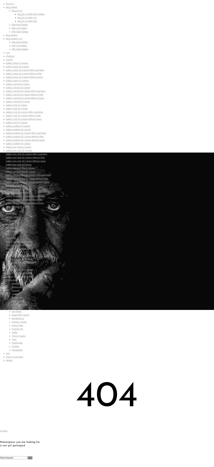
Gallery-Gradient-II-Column (18, 126)
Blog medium (11, 35)
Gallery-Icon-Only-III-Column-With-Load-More (26, 154)
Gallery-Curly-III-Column (17, 109)
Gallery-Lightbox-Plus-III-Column (21, 171)
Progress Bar (17, 329)
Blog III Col (17, 11)
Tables (14, 332)
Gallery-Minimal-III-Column (18, 192)
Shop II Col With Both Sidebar (19, 241)
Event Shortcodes (19, 304)
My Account (11, 220)
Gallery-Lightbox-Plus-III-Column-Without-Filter (27, 178)
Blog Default (11, 7)
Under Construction (14, 357)
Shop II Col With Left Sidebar (19, 245)
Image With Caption (20, 315)
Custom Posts (18, 301)
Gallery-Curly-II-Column (16, 105)
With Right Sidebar (20, 32)
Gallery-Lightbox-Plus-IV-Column (20, 185)
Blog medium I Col (14, 39)
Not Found (10, 227)
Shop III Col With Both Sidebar (20, 255)
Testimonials (17, 343)
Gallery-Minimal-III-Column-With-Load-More (25, 196)
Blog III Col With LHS (27, 18)
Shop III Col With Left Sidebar (19, 259)
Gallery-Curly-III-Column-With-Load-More (24, 112)
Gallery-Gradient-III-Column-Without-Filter (25, 137)
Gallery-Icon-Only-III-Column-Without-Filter (25, 157)
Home (8, 210)
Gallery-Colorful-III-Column (18, 88)
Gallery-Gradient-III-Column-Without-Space (25, 140)
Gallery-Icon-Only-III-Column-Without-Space (26, 161)
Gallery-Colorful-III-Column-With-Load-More (26, 91)
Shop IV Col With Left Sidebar (19, 273)
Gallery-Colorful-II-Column (18, 84)
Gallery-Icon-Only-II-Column (18, 147)
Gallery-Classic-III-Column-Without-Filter (24, 74)
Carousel (15, 290)
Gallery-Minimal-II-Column (17, 189)
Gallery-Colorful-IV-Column (18, 102)
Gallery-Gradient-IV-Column (18, 144)
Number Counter (19, 322)
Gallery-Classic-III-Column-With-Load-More (25, 70)
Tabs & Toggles (18, 336)
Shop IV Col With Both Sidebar (19, 269)
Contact (9, 60)
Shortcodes (11, 280)
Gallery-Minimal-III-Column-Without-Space (25, 203)
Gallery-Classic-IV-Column (17, 81)
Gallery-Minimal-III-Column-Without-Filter (24, 199)
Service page (11, 231)
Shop (8, 234)
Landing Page (12, 217)
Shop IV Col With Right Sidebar (20, 276)
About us (10, 4)
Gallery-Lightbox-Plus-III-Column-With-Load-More (28, 175)
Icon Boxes (17, 311)
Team (14, 339)
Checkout (10, 56)
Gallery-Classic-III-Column (17, 67)
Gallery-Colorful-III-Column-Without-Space (25, 98)
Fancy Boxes (17, 308)
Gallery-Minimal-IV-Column (18, 206)
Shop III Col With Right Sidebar (20, 262)
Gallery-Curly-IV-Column (17, 123)
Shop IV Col (11, 266)
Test (8, 353)
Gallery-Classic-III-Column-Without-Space (24, 77)
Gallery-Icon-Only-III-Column (19, 150)
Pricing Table (17, 325)
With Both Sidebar (20, 25)
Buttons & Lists (18, 287)
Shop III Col (11, 252)
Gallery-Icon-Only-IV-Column (19, 164)
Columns (15, 294)
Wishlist (9, 360)
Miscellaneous (18, 318)
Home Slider (11, 213)
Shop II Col (11, 238)
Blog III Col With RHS (27, 21)
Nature (9, 224)
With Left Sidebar (19, 28)
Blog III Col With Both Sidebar (31, 14)
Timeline (15, 346)
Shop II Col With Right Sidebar (19, 248)
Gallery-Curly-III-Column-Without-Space (24, 119)
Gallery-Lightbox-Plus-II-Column (20, 168)
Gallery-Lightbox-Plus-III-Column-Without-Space (27, 182)
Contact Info (17, 297)
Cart (8, 53)
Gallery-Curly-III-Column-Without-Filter (23, 116)
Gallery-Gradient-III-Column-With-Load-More (26, 133)
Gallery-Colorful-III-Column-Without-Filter (24, 95)
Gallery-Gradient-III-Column (18, 130)
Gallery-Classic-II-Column (17, 63)
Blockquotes (17, 283)
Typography (17, 350)
